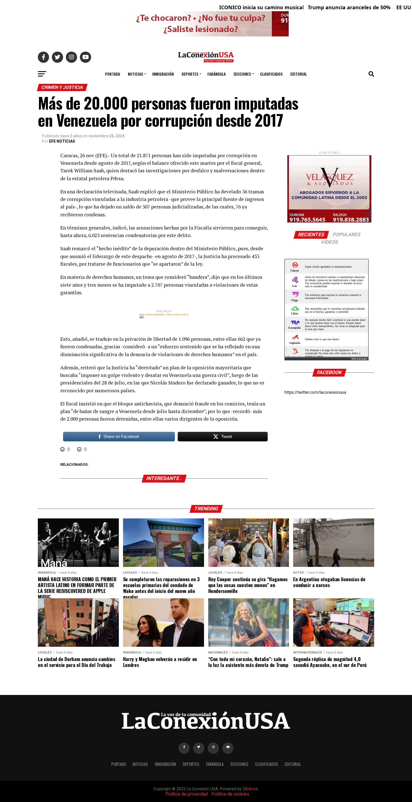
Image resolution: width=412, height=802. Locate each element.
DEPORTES (190, 74)
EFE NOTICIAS (62, 141)
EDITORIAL (298, 74)
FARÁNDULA (216, 74)
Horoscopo (359, 358)
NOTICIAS (135, 74)
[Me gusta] (63, 449)
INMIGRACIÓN (163, 74)
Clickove (250, 789)
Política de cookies (230, 794)
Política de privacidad (186, 794)
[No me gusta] (80, 449)
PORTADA (112, 74)
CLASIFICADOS (271, 74)
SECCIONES (242, 74)
